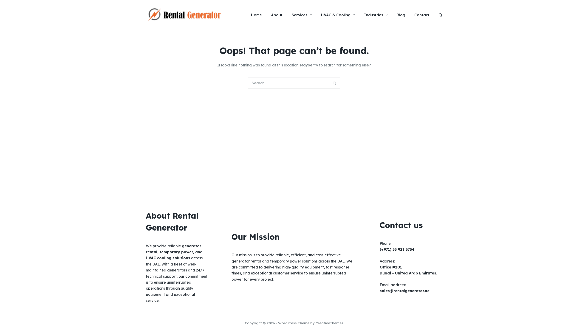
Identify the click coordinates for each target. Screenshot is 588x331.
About (277, 15)
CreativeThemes (329, 323)
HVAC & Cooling (336, 15)
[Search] (440, 15)
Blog (401, 15)
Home (256, 15)
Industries (373, 15)
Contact (422, 15)
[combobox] (288, 83)
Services (299, 15)
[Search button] (334, 82)
